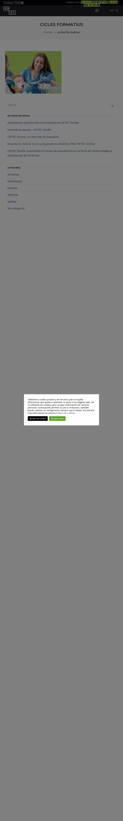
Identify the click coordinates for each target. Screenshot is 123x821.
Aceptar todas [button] (57, 418)
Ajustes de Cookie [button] (38, 418)
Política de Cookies (65, 412)
